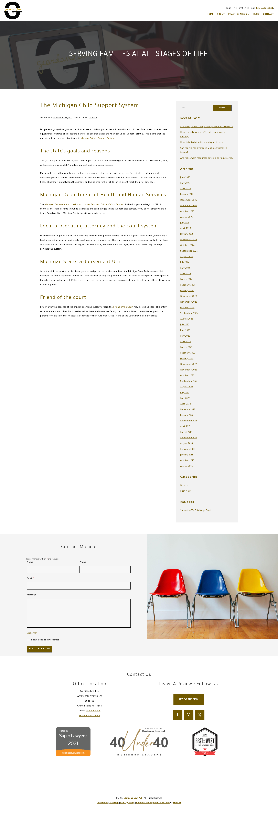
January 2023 (186, 359)
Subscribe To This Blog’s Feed (195, 510)
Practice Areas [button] (237, 14)
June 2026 (185, 177)
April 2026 (185, 189)
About (221, 14)
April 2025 (185, 228)
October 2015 (187, 460)
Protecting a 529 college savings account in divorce (206, 127)
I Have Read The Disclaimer (46, 640)
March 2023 (186, 347)
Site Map (114, 803)
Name (30, 562)
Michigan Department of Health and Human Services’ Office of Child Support (85, 205)
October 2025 (187, 211)
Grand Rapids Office (89, 716)
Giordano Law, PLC (62, 118)
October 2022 (187, 376)
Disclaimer (32, 633)
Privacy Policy (127, 803)
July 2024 (185, 262)
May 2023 (185, 336)
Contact (268, 14)
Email (30, 579)
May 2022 (185, 398)
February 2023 (187, 353)
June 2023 (185, 330)
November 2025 (188, 206)
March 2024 (186, 279)
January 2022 (186, 415)
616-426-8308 (264, 8)
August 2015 (186, 466)
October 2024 (187, 245)
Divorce (93, 118)
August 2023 (186, 319)
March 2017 (186, 432)
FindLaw (177, 803)
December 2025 (188, 200)
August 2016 (186, 443)
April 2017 (185, 426)
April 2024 (185, 274)
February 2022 (187, 410)
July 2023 (184, 325)
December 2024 (188, 240)
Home (210, 14)
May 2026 (185, 183)
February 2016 (187, 449)
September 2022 (188, 381)
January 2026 (186, 194)
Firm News (186, 491)
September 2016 (188, 438)
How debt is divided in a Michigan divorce (201, 142)
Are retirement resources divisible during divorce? (206, 158)
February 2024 (187, 285)
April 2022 (185, 404)
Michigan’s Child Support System (98, 138)
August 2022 (186, 387)
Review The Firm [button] (188, 700)
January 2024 (187, 291)
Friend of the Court (123, 307)
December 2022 (188, 364)
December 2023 (188, 296)
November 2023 (188, 302)
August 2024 (186, 257)
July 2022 (184, 393)
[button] (275, 801)
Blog (256, 14)
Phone (82, 562)
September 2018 (188, 421)
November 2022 (188, 370)
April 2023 (185, 342)
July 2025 (184, 223)
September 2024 (189, 251)
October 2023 (187, 308)
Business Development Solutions (153, 803)
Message (31, 595)
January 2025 (186, 234)
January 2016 (186, 455)
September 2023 (189, 313)
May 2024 (185, 268)
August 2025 (186, 217)
